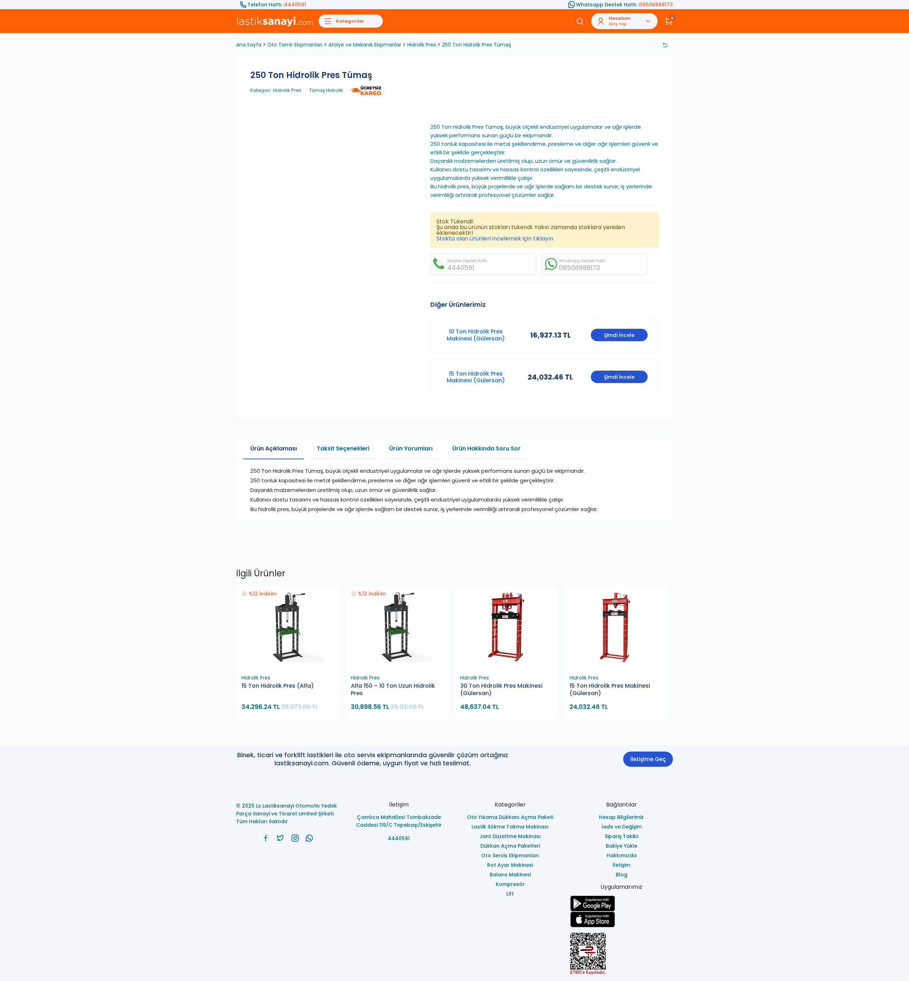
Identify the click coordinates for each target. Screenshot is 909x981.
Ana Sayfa (248, 44)
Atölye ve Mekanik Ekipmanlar (364, 44)
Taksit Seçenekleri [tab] (343, 448)
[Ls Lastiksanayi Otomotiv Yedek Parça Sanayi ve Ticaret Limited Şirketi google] (621, 903)
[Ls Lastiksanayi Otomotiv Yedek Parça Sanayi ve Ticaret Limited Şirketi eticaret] (621, 954)
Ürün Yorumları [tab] (410, 448)
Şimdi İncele (619, 335)
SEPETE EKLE (291, 662)
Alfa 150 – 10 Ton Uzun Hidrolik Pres (393, 689)
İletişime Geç (648, 759)
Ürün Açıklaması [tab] (273, 448)
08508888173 (656, 4)
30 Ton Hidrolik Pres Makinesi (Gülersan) (501, 689)
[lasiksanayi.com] (265, 838)
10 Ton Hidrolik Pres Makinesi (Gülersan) (476, 334)
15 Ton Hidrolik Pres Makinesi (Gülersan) (476, 377)
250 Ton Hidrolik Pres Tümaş (476, 44)
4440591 (295, 4)
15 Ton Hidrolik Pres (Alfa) (277, 686)
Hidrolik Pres (421, 44)
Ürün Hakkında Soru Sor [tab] (486, 448)
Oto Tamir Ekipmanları (294, 44)
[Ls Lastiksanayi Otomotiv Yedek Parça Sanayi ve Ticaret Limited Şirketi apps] (621, 919)
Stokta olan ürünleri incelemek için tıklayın (494, 238)
